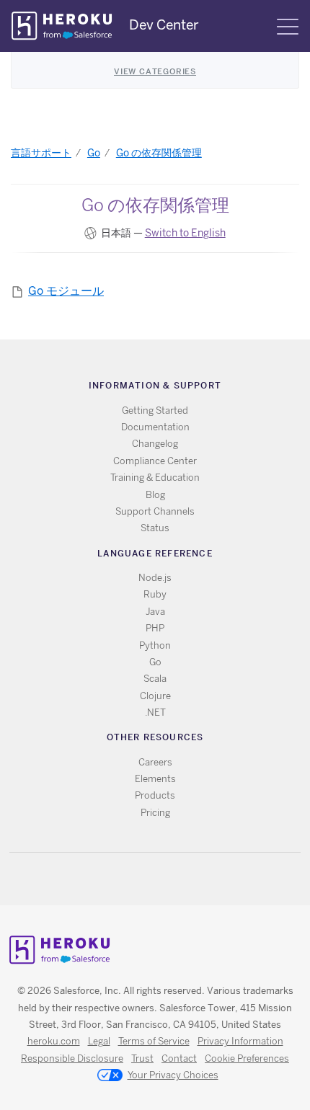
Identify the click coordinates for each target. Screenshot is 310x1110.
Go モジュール (66, 290)
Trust (142, 1058)
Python (155, 645)
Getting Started (155, 410)
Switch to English (185, 232)
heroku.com (53, 1041)
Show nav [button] (287, 27)
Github (164, 879)
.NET (155, 712)
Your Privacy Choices (173, 1075)
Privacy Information (240, 1041)
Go (93, 152)
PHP (155, 628)
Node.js (155, 577)
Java (155, 611)
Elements (155, 778)
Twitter (143, 879)
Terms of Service (154, 1041)
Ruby (155, 594)
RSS (122, 879)
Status (155, 528)
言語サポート (41, 152)
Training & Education (155, 477)
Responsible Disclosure (72, 1058)
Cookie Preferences (247, 1058)
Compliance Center (155, 461)
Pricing (155, 812)
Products (155, 795)
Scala (155, 678)
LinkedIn (184, 879)
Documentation (155, 427)
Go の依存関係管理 (159, 152)
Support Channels (155, 511)
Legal (99, 1041)
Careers (155, 762)
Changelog (155, 443)
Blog (155, 494)
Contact (179, 1058)
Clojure (155, 696)
